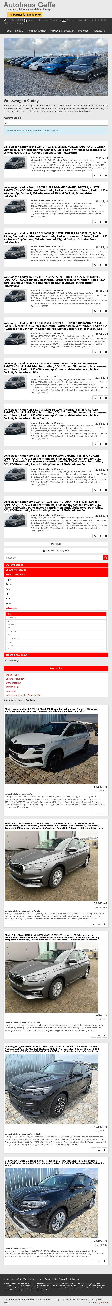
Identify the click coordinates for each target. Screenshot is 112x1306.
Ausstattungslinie (12, 117)
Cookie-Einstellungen (69, 1279)
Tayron (10, 645)
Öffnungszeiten (13, 682)
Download (11, 691)
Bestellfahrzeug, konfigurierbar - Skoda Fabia (56, 873)
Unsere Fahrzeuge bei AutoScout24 (23, 695)
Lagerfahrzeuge (14, 565)
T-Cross (10, 628)
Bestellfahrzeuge (15, 574)
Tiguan (10, 649)
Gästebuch (99, 30)
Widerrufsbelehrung (33, 1279)
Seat (8, 598)
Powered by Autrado (98, 1302)
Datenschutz (51, 1279)
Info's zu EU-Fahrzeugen (62, 30)
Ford (8, 589)
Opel (8, 593)
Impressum (9, 1279)
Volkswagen (11, 608)
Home (8, 30)
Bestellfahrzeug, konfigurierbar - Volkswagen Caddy (56, 159)
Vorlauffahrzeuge (16, 570)
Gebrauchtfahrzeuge (17, 655)
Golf (9, 621)
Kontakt (19, 30)
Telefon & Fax (12, 686)
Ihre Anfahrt (84, 30)
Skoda (9, 603)
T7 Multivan (12, 635)
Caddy (10, 614)
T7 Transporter (13, 638)
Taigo (10, 642)
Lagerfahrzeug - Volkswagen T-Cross (56, 1211)
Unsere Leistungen (15, 678)
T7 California (12, 631)
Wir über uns (12, 674)
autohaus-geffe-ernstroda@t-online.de (44, 20)
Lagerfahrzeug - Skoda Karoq (56, 760)
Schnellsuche (56, 543)
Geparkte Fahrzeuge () (57, 550)
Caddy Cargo (12, 617)
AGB (19, 1279)
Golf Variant (12, 624)
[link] (94, 175)
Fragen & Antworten (36, 30)
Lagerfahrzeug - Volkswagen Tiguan (56, 1098)
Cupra (9, 579)
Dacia (8, 584)
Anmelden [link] (57, 668)
